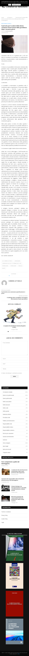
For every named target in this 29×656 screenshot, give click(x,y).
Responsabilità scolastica (15, 430)
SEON (18, 654)
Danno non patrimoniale (15, 395)
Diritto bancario (15, 404)
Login (2, 522)
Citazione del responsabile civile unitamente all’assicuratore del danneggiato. (12, 479)
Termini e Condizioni (6, 511)
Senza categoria (15, 443)
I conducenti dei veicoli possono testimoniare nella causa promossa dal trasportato (19, 471)
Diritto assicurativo (15, 401)
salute (3, 268)
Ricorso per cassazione (15, 433)
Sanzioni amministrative (15, 436)
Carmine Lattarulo (9, 31)
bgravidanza (17, 260)
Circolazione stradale (15, 392)
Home (2, 17)
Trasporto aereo (15, 452)
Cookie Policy (4, 519)
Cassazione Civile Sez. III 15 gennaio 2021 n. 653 (11, 263)
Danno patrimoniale (15, 398)
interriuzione (5, 265)
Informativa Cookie (16, 4)
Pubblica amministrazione (15, 420)
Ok (9, 4)
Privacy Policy (4, 515)
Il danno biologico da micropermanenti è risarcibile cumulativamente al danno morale (18, 488)
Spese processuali (15, 449)
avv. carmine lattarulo (7, 260)
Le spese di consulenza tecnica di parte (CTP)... (15, 326)
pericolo (20, 265)
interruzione (13, 265)
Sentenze (15, 439)
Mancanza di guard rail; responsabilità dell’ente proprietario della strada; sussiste (17, 499)
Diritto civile (15, 408)
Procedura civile (15, 417)
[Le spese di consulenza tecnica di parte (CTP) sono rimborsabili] (14, 315)
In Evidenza (9, 17)
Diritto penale (15, 411)
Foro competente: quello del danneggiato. (10, 462)
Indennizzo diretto (15, 414)
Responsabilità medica (6, 23)
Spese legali (15, 446)
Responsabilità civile (15, 423)
